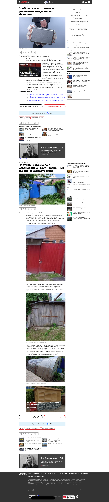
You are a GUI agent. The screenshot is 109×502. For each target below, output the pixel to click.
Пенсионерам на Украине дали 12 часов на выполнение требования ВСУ (80, 199)
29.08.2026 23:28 (22, 162)
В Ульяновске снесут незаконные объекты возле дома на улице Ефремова (32, 449)
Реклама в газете (52, 473)
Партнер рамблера (57, 496)
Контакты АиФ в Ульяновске (34, 475)
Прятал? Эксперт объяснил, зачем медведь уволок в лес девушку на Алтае (81, 176)
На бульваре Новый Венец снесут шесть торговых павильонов (43, 403)
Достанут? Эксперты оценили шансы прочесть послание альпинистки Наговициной (81, 58)
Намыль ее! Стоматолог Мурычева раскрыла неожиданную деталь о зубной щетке (81, 166)
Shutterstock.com (23, 48)
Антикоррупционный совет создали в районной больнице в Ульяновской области (55, 129)
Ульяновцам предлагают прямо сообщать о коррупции (46, 100)
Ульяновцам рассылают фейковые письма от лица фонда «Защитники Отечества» (78, 23)
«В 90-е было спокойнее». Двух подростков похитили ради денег (81, 53)
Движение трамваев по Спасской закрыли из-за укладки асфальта (78, 29)
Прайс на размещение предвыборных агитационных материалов (68, 475)
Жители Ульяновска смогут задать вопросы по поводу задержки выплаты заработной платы (45, 95)
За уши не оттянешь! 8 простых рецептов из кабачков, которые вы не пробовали (81, 171)
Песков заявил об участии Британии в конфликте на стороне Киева (81, 81)
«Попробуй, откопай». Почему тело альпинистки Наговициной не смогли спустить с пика (81, 181)
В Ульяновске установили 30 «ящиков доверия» (31, 129)
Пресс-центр (43, 473)
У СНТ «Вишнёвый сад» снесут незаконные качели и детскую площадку (55, 445)
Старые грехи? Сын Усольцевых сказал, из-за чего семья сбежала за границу (81, 44)
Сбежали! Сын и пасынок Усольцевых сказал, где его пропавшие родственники (81, 190)
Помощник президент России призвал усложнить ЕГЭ (80, 86)
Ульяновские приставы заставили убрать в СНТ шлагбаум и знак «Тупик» (33, 440)
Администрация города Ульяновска (27, 205)
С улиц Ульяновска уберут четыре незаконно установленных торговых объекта (56, 440)
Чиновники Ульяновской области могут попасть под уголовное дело (56, 134)
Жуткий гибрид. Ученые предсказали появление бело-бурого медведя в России (81, 68)
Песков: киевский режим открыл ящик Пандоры (80, 76)
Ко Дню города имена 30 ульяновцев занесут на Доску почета (78, 34)
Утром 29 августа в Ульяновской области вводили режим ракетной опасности (78, 11)
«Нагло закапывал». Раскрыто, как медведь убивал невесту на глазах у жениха (81, 49)
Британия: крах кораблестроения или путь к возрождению (80, 203)
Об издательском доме (33, 473)
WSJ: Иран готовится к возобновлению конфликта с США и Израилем (81, 96)
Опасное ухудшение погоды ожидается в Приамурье (79, 91)
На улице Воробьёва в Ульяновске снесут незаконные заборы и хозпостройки (78, 17)
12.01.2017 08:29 (22, 6)
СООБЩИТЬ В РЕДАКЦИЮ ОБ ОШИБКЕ (36, 476)
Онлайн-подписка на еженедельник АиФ (78, 473)
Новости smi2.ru (23, 158)
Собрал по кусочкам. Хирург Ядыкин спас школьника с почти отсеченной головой (81, 186)
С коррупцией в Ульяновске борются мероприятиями (31, 133)
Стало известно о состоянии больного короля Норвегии (79, 208)
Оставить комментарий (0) (54, 106)
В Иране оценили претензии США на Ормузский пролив (81, 213)
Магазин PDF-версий (62, 473)
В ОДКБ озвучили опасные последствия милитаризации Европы (81, 218)
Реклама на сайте (47, 475)
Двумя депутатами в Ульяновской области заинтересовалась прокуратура (33, 139)
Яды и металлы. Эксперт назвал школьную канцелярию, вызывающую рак (80, 63)
